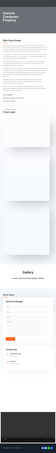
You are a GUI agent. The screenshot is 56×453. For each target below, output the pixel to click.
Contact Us (10, 339)
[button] (51, 3)
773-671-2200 (9, 112)
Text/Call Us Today (15, 353)
